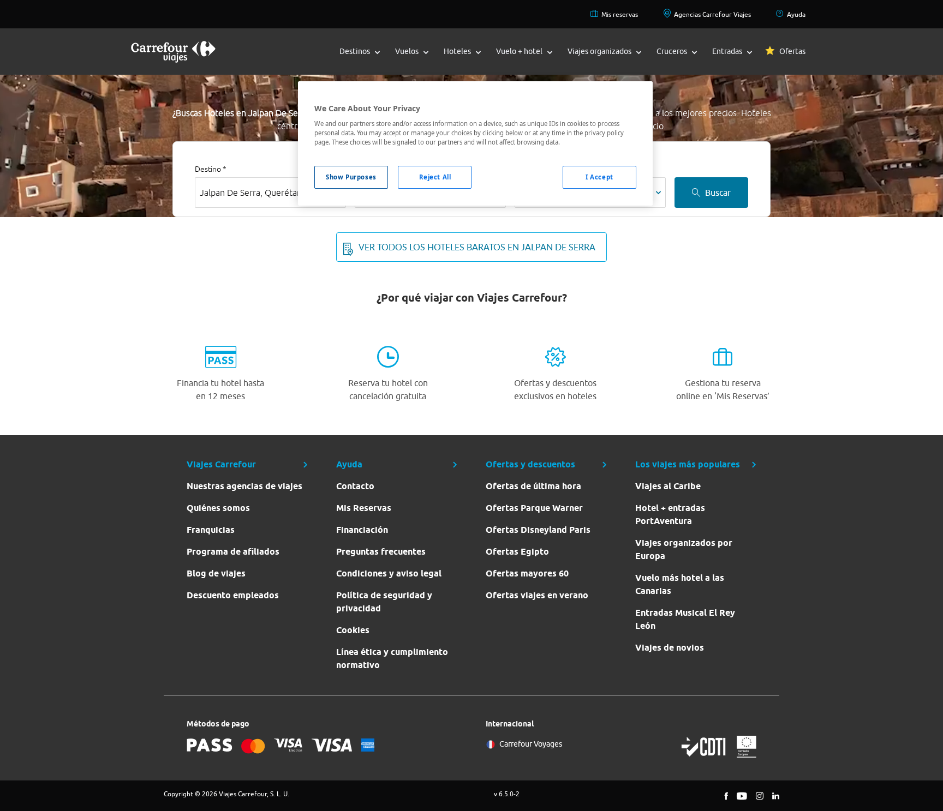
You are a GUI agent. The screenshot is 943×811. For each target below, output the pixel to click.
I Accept (599, 177)
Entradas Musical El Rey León (685, 619)
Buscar (718, 192)
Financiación (362, 530)
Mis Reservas (363, 508)
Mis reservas (619, 14)
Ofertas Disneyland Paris (538, 530)
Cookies (352, 630)
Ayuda (796, 14)
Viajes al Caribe (668, 486)
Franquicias (211, 530)
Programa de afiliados (233, 551)
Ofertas (792, 51)
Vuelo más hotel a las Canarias (679, 584)
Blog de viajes (216, 573)
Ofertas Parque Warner (534, 508)
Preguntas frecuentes (381, 551)
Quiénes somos (218, 508)
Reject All (435, 177)
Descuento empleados (233, 595)
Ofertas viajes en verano (537, 595)
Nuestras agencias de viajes (244, 486)
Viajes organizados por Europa (683, 549)
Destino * (210, 169)
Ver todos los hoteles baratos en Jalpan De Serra (477, 247)
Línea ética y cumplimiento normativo (392, 658)
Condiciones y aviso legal (388, 573)
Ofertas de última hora (533, 486)
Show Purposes (351, 177)
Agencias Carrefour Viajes (712, 14)
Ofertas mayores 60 (527, 573)
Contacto (355, 486)
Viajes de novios (669, 647)
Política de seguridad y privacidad (384, 602)
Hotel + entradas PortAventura (670, 514)
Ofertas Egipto (517, 551)
